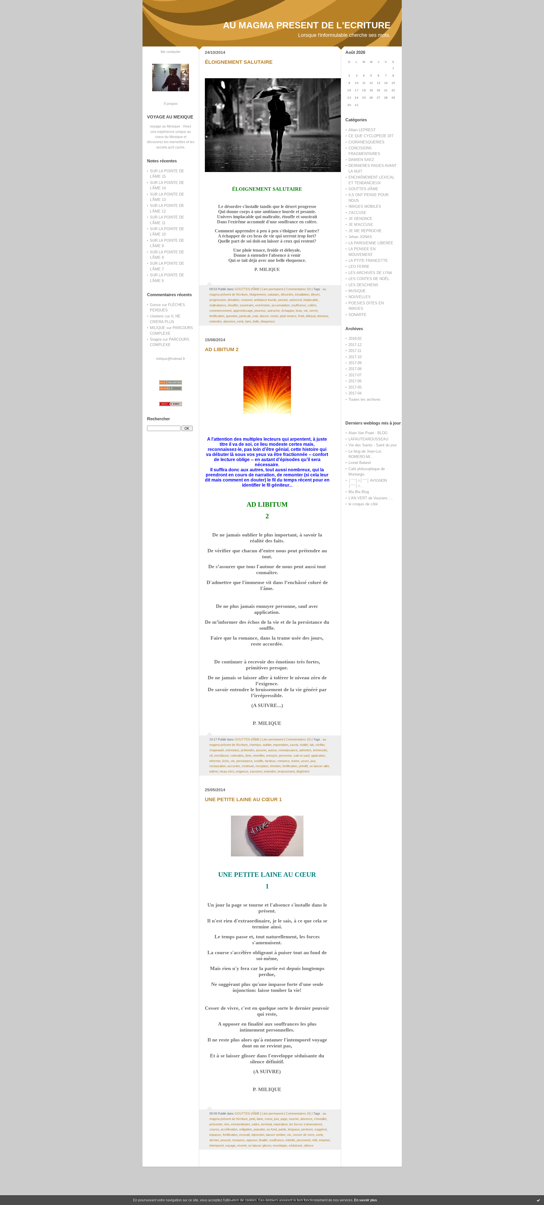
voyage (230, 1145)
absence (229, 321)
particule (245, 316)
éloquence (268, 321)
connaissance (288, 750)
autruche (273, 310)
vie (306, 310)
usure (305, 761)
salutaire (273, 294)
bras (299, 310)
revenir (241, 1145)
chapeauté (216, 750)
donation (233, 300)
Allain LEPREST (362, 130)
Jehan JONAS (360, 237)
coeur (268, 1119)
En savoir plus (365, 1200)
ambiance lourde (265, 300)
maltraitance (217, 305)
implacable (310, 300)
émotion (275, 766)
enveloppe (280, 1145)
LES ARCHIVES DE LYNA (370, 273)
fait (312, 744)
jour (313, 761)
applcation (318, 755)
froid (301, 316)
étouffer (233, 305)
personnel (303, 1140)
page (283, 1119)
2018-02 (355, 338)
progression (217, 300)
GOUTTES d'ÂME (363, 189)
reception (262, 766)
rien (226, 1124)
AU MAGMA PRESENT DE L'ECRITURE (306, 25)
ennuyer (271, 755)
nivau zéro (227, 771)
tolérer (213, 771)
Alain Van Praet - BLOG (368, 433)
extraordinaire (240, 1124)
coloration (237, 755)
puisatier (259, 1129)
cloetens (157, 316)
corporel (246, 300)
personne (285, 755)
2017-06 (355, 381)
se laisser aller (319, 766)
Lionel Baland (359, 463)
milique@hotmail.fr (170, 358)
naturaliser (280, 1124)
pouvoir (225, 1140)
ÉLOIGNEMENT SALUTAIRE (239, 62)
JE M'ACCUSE (360, 224)
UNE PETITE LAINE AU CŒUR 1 (243, 799)
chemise (255, 744)
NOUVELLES (359, 297)
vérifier (319, 744)
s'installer (320, 1119)
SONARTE (357, 315)
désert (315, 294)
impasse (215, 1134)
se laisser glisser (259, 1145)
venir (240, 321)
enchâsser (221, 755)
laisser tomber (275, 1134)
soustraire (247, 305)
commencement (220, 310)
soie (255, 316)
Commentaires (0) (298, 289)
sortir (319, 1134)
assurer (261, 750)
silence (308, 1145)
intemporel (216, 1145)
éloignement (257, 294)
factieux (270, 761)
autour (272, 750)
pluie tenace (288, 316)
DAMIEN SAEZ (361, 160)
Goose (155, 305)
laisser (264, 316)
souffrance (298, 305)
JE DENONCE (360, 219)
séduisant (295, 1145)
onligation (245, 1129)
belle (256, 321)
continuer (247, 766)
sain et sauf (301, 755)
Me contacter (170, 52)
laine (260, 1119)
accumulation (280, 305)
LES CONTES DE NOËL (368, 279)
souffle (258, 761)
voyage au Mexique (165, 126)
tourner (294, 1119)
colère (312, 305)
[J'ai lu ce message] (538, 1200)
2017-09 (355, 363)
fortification (216, 316)
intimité (290, 1140)
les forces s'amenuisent (305, 1124)
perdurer (307, 1129)
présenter (215, 1124)
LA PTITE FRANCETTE (368, 260)
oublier (267, 744)
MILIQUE (157, 328)
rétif (314, 1140)
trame (295, 761)
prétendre (247, 750)
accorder (234, 766)
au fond (272, 1129)
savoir (294, 744)
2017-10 (355, 357)
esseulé (244, 1134)
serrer (313, 310)
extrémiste (262, 305)
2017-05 (355, 387)
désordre (287, 294)
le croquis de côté (363, 504)
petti (252, 1119)
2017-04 (355, 393)
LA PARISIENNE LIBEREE (370, 243)
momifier (258, 755)
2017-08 (355, 369)
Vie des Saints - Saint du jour (372, 445)
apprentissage (243, 310)
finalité (263, 1140)
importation (280, 744)
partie (282, 1129)
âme (248, 755)
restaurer (238, 1140)
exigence (242, 771)
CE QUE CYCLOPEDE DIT (371, 136)
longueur (293, 1129)
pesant (283, 300)
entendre (215, 321)
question (231, 316)
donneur (322, 316)
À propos (171, 103)
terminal (266, 1124)
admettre (305, 750)
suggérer (320, 1129)
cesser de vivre (303, 1134)
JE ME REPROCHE (365, 231)
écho (225, 761)
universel (295, 300)
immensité (320, 750)
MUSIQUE (357, 291)
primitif (303, 766)
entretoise (232, 750)
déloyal (310, 316)
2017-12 (355, 345)
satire (255, 1124)
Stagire (156, 339)
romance (283, 761)
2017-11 (354, 351)
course (214, 1129)
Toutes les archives (364, 399)
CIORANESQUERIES (366, 142)
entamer (324, 1140)
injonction (258, 1134)
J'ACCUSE (357, 213)
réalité (304, 744)
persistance (244, 761)
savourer (256, 771)
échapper (287, 310)
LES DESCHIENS (363, 285)
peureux (260, 310)
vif (210, 755)
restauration (217, 766)
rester (274, 316)
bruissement (286, 771)
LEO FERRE (358, 266)
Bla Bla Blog (358, 492)
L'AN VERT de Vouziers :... (370, 498)
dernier (214, 1140)
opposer (251, 1140)
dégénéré (302, 771)
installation (302, 294)
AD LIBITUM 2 (222, 349)
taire (248, 321)
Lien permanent (272, 289)
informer (214, 761)
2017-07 (355, 375)
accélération (229, 1129)
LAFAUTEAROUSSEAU (368, 439)
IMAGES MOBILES (364, 206)
